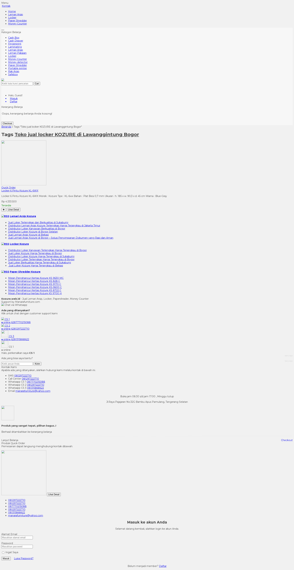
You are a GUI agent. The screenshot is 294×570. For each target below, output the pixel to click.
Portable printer (17, 68)
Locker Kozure (19, 243)
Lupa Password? (24, 558)
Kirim (37, 364)
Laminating (15, 46)
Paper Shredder (17, 20)
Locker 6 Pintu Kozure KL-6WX (19, 190)
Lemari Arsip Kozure (23, 216)
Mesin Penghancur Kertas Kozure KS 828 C (34, 281)
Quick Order (8, 187)
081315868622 (35, 387)
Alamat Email (9, 534)
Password (7, 543)
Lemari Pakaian (17, 53)
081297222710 (22, 375)
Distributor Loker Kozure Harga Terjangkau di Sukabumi (41, 256)
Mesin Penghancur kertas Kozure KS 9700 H (35, 293)
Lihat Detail (13, 209)
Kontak (6, 5)
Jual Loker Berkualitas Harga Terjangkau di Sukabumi (39, 262)
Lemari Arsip (15, 14)
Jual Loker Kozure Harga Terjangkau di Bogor (35, 253)
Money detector (18, 62)
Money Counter (17, 23)
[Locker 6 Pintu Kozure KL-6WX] (23, 184)
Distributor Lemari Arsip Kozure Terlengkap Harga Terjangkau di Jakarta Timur (54, 225)
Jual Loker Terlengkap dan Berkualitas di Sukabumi (38, 222)
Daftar (163, 566)
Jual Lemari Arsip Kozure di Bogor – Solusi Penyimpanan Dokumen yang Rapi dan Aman (60, 237)
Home (12, 11)
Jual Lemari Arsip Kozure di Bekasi (28, 234)
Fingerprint (14, 43)
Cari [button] (37, 83)
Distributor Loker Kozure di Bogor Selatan (33, 231)
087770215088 (36, 381)
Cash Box (13, 37)
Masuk (6, 558)
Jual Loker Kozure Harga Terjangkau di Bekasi (35, 265)
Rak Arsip (13, 71)
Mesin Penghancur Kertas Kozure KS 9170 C (34, 284)
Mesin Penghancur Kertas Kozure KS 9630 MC (36, 278)
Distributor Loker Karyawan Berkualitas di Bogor (36, 228)
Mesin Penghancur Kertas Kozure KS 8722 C (34, 290)
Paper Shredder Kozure (25, 271)
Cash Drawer (15, 40)
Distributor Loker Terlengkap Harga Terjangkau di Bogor (41, 259)
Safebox (13, 74)
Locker (12, 17)
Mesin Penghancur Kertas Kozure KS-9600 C (35, 287)
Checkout (7, 123)
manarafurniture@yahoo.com (32, 390)
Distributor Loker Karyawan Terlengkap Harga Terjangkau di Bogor (47, 250)
